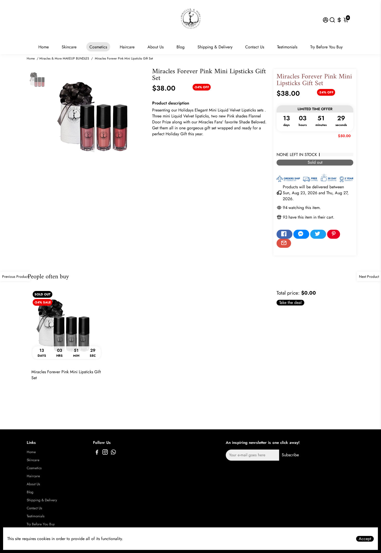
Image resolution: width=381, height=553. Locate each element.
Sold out (315, 162)
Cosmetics (98, 47)
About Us (155, 47)
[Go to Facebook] (284, 234)
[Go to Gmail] (284, 243)
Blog (181, 47)
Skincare (69, 47)
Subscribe (290, 455)
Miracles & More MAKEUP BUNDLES (64, 58)
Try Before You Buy (326, 47)
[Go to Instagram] (105, 453)
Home (43, 47)
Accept (365, 539)
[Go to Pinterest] (333, 234)
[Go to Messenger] (301, 234)
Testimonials (287, 47)
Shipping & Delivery (214, 47)
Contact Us (254, 47)
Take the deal (290, 302)
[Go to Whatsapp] (113, 453)
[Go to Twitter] (318, 234)
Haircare (127, 47)
